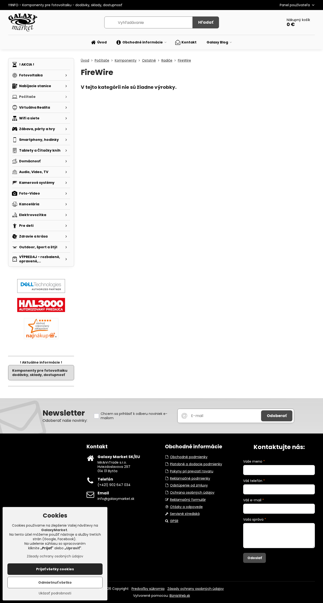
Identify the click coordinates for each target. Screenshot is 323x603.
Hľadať (205, 22)
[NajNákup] (41, 339)
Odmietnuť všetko (55, 582)
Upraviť (73, 548)
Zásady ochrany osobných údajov (195, 588)
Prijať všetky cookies (55, 569)
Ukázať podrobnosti (55, 593)
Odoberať (277, 415)
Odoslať (254, 557)
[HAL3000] (41, 310)
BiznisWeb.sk (180, 595)
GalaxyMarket (54, 530)
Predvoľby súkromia (147, 588)
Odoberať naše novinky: (65, 420)
